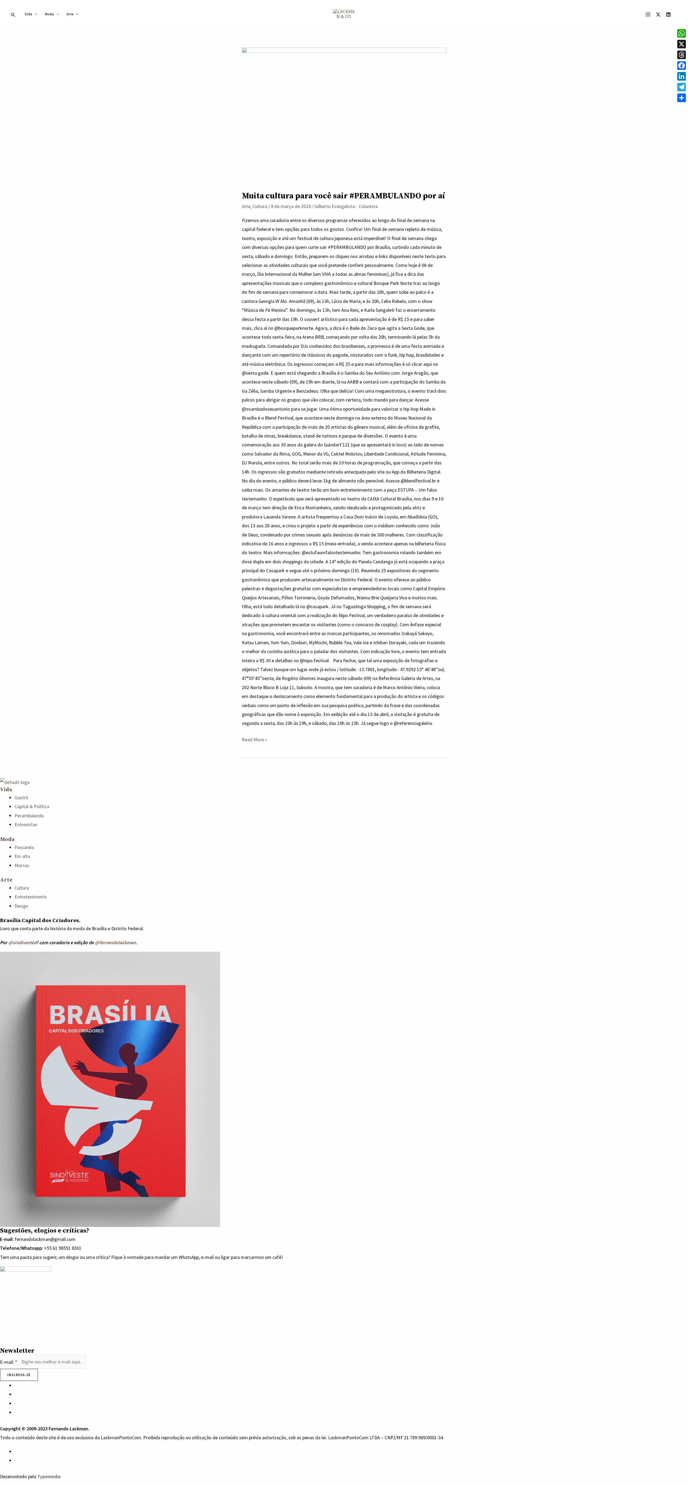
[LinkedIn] (681, 76)
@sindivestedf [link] (23, 942)
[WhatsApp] (16, 1451)
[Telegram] (681, 87)
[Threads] (681, 54)
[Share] (681, 97)
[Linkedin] (668, 14)
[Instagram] (648, 14)
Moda (49, 14)
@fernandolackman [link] (115, 942)
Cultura (260, 206)
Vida (28, 14)
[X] (658, 14)
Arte (69, 14)
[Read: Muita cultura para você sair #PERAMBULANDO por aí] (344, 115)
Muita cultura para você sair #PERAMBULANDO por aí (343, 196)
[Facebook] (681, 65)
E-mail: (8, 1362)
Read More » (254, 739)
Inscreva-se (19, 1375)
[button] (13, 14)
